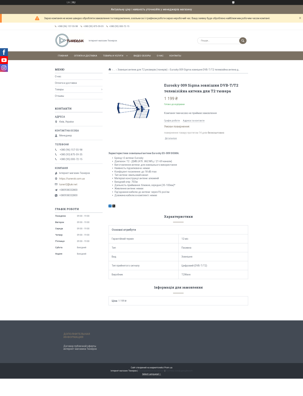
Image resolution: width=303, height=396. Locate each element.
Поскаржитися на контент (151, 371)
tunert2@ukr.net (68, 184)
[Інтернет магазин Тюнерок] (70, 47)
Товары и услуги (113, 55)
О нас (160, 55)
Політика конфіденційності (179, 371)
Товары (59, 89)
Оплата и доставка (85, 55)
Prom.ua (168, 367)
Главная (63, 55)
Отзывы (59, 95)
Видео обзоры (142, 55)
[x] (113, 206)
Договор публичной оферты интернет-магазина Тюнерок (80, 347)
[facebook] (110, 206)
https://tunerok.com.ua (72, 178)
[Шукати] (243, 40)
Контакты (175, 55)
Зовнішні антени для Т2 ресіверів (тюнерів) (142, 69)
